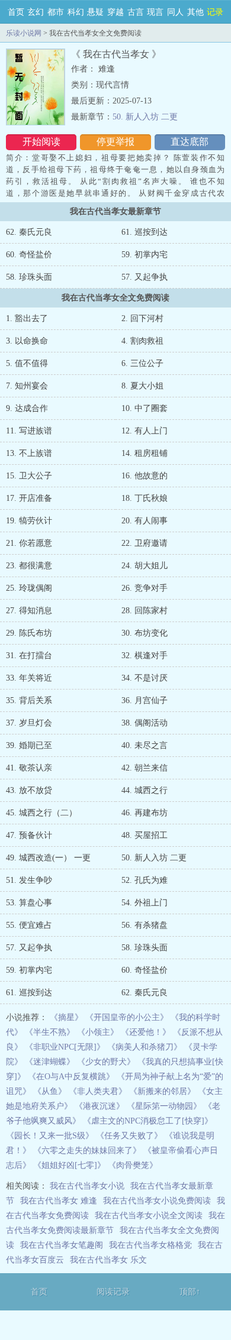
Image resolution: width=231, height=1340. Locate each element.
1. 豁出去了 (27, 318)
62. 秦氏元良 (29, 232)
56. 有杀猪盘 (144, 925)
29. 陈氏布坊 (29, 633)
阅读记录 (113, 1291)
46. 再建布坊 (144, 812)
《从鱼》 (49, 1091)
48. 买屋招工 (144, 835)
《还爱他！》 (146, 1032)
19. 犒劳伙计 (29, 520)
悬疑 (95, 12)
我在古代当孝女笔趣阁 (61, 1245)
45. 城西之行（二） (41, 812)
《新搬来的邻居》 (162, 1091)
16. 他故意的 (144, 475)
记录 (215, 12)
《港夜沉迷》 (99, 1106)
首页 (16, 12)
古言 (135, 12)
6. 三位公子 (142, 363)
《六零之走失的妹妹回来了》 (87, 1150)
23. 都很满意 (29, 565)
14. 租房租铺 (144, 453)
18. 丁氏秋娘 (144, 498)
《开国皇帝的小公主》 (126, 1017)
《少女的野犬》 (106, 1061)
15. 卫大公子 (29, 475)
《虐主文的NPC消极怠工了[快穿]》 (148, 1120)
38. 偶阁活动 (144, 722)
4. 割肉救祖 (142, 340)
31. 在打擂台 (29, 655)
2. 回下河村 (142, 318)
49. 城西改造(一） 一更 (48, 857)
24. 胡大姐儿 (144, 565)
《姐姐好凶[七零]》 (69, 1165)
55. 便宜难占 (29, 925)
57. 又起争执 (144, 277)
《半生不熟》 (50, 1032)
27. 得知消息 (29, 610)
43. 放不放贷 (29, 790)
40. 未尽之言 (144, 745)
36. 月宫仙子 (144, 700)
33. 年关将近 (29, 678)
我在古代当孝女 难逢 (58, 1200)
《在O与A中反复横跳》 (71, 1076)
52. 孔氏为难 (144, 880)
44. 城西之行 (144, 790)
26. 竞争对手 (144, 588)
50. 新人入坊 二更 (145, 116)
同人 (175, 12)
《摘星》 (66, 1017)
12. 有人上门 (144, 430)
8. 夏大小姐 (142, 385)
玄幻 (35, 12)
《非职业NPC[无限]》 (65, 1047)
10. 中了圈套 (144, 408)
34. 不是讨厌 (144, 678)
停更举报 (115, 142)
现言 (155, 12)
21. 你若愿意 (29, 543)
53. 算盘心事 (29, 902)
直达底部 (189, 142)
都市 (55, 12)
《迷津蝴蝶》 (50, 1061)
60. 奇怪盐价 (29, 254)
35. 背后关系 (29, 700)
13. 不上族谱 (29, 453)
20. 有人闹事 (144, 520)
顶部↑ (189, 1291)
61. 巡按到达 (144, 232)
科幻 (76, 12)
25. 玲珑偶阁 (29, 588)
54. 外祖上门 (144, 902)
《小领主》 (97, 1032)
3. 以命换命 (27, 340)
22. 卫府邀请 (144, 543)
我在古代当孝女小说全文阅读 (149, 1215)
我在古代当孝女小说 (87, 1186)
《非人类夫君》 (98, 1091)
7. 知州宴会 (27, 385)
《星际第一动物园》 (164, 1106)
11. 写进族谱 (29, 430)
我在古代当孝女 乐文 (108, 1259)
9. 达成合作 (27, 408)
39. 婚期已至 (29, 745)
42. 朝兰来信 (144, 767)
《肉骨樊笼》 (133, 1165)
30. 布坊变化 (144, 633)
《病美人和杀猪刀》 (144, 1047)
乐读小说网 (23, 33)
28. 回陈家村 (144, 610)
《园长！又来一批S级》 (50, 1135)
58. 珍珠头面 (29, 277)
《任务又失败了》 (129, 1135)
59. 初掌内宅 (144, 254)
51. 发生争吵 (29, 880)
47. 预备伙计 (29, 835)
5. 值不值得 (27, 363)
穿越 (115, 12)
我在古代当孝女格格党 (150, 1245)
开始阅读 (41, 142)
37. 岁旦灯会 (29, 722)
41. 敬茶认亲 (29, 767)
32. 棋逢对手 (144, 655)
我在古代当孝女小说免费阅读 (157, 1200)
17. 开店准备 (29, 498)
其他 (195, 12)
